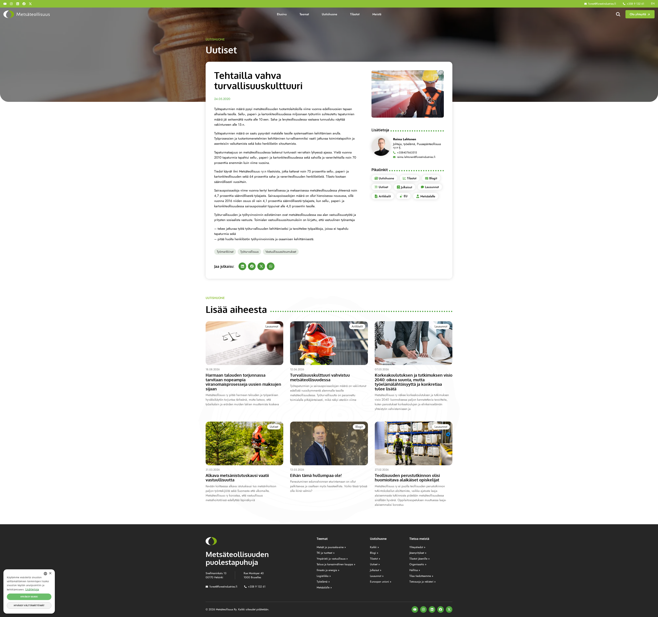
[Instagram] (11, 3)
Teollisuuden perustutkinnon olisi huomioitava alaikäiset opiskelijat (407, 477)
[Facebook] (24, 3)
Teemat (304, 14)
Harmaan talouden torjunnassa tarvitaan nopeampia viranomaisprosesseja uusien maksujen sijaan (243, 381)
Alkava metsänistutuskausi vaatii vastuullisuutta (237, 477)
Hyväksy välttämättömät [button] (29, 605)
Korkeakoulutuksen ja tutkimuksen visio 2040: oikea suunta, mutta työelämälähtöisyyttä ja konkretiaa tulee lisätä (413, 381)
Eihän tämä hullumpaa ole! (316, 475)
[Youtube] (5, 3)
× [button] (50, 573)
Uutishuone (329, 14)
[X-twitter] (30, 3)
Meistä (376, 14)
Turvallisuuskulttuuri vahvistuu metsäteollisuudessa (320, 377)
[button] (242, 266)
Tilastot (355, 14)
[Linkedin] (17, 3)
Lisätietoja (32, 589)
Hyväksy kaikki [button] (29, 596)
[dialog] (29, 591)
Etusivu (282, 14)
